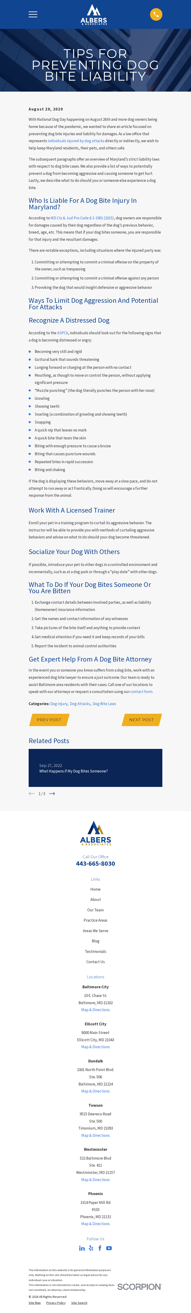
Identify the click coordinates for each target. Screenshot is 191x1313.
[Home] (93, 14)
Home (95, 889)
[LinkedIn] (82, 1248)
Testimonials (95, 951)
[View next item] (52, 794)
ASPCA (62, 332)
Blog (95, 941)
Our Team (95, 910)
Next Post (141, 719)
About (95, 899)
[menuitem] (35, 1303)
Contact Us (95, 961)
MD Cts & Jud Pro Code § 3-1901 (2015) (82, 218)
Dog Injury (58, 703)
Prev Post (49, 719)
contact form (141, 691)
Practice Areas (95, 920)
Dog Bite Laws (104, 703)
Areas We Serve (95, 930)
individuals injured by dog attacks (76, 140)
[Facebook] (100, 1248)
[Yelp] (91, 1248)
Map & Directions (95, 1009)
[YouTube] (109, 1248)
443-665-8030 (95, 863)
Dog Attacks (80, 703)
